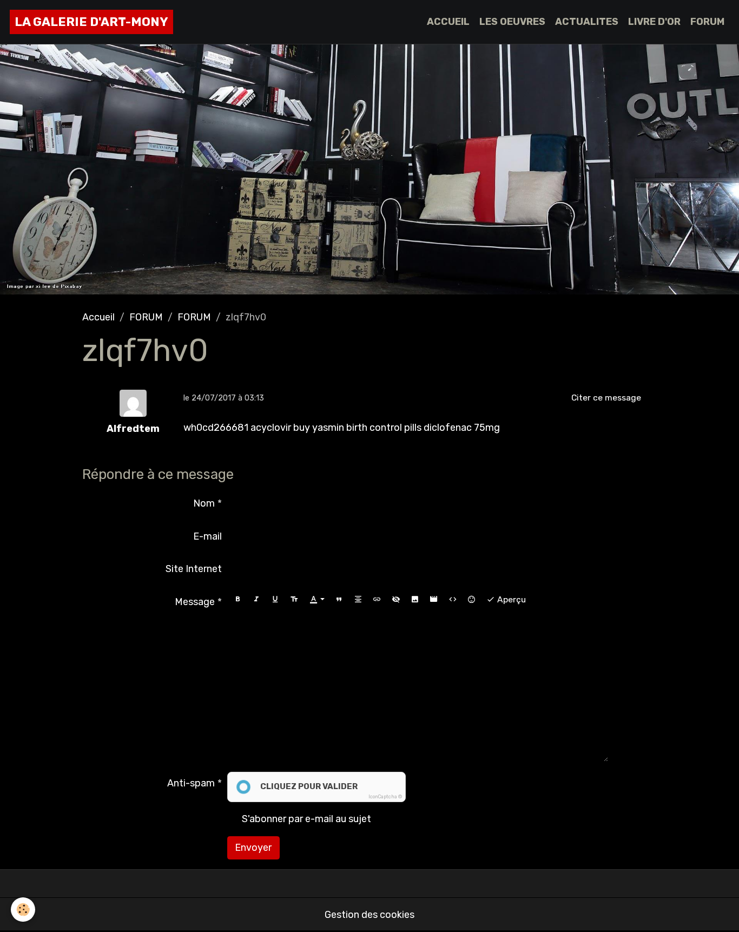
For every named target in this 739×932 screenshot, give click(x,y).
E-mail (207, 536)
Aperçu (510, 599)
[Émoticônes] (471, 599)
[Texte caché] (396, 599)
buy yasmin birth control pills (357, 428)
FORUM (707, 22)
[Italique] (256, 599)
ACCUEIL (448, 22)
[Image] (415, 599)
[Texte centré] (358, 599)
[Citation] (339, 599)
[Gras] (237, 599)
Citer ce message (606, 397)
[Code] (453, 599)
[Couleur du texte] (317, 599)
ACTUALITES (586, 22)
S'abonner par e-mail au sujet (306, 819)
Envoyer (253, 848)
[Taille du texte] (294, 599)
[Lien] (377, 599)
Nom (204, 503)
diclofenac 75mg (462, 428)
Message (195, 602)
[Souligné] (275, 599)
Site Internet (194, 569)
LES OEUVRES (512, 22)
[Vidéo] (434, 599)
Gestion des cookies (369, 915)
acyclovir (270, 428)
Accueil (98, 317)
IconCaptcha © (385, 796)
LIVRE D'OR (654, 22)
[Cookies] (23, 909)
